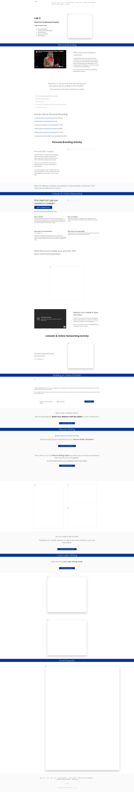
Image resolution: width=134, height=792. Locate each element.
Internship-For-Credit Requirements (89, 2)
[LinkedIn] (68, 783)
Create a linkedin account (43, 207)
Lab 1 (55, 2)
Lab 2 (58, 2)
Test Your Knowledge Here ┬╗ (39, 359)
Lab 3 (61, 2)
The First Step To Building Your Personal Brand (45, 125)
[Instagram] (65, 783)
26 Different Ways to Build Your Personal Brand (45, 132)
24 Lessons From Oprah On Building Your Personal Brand (48, 136)
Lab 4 (64, 2)
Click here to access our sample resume (67, 549)
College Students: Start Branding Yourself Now (45, 128)
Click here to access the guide (67, 465)
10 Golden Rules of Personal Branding (43, 121)
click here (40, 163)
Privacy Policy (75, 787)
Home (53, 2)
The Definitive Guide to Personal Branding (44, 118)
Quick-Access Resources (70, 2)
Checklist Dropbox (79, 2)
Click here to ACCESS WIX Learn (67, 423)
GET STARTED (89, 401)
